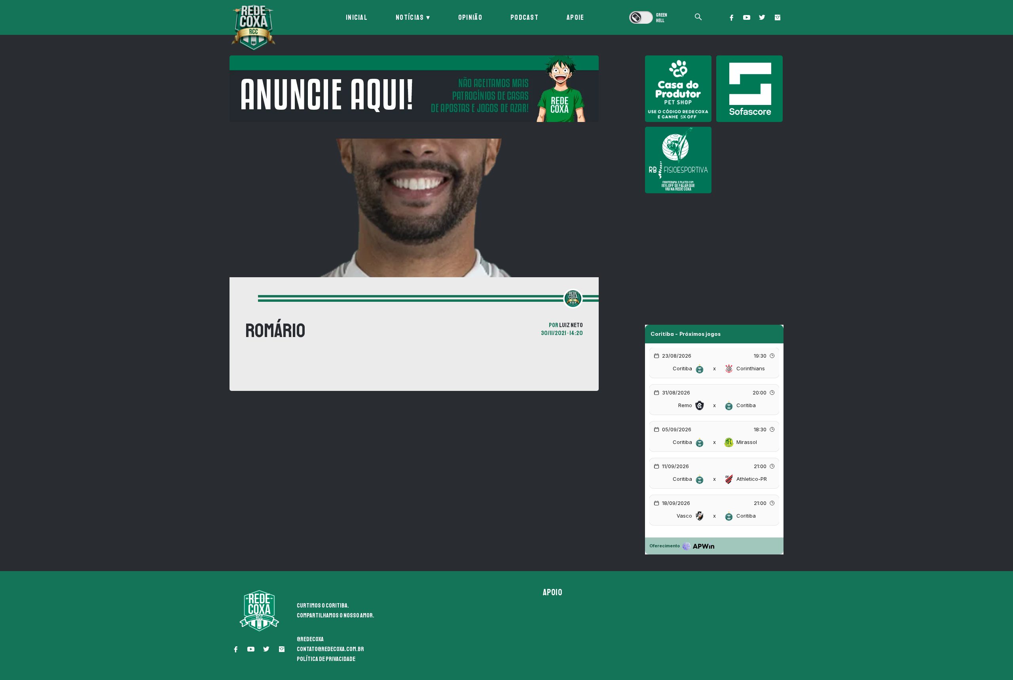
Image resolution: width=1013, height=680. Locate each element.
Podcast (524, 17)
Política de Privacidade (326, 659)
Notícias (410, 17)
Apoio (553, 592)
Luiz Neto (571, 325)
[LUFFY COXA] (414, 88)
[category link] (245, 299)
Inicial (357, 17)
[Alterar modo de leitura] (649, 17)
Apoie (575, 17)
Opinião (470, 17)
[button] (731, 17)
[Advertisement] (714, 253)
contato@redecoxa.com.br (330, 649)
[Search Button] (698, 18)
